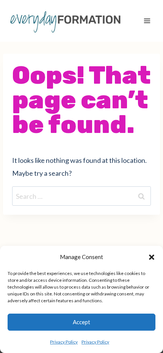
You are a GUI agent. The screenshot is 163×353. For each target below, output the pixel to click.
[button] (151, 257)
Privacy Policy (64, 342)
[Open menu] (147, 21)
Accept (81, 322)
